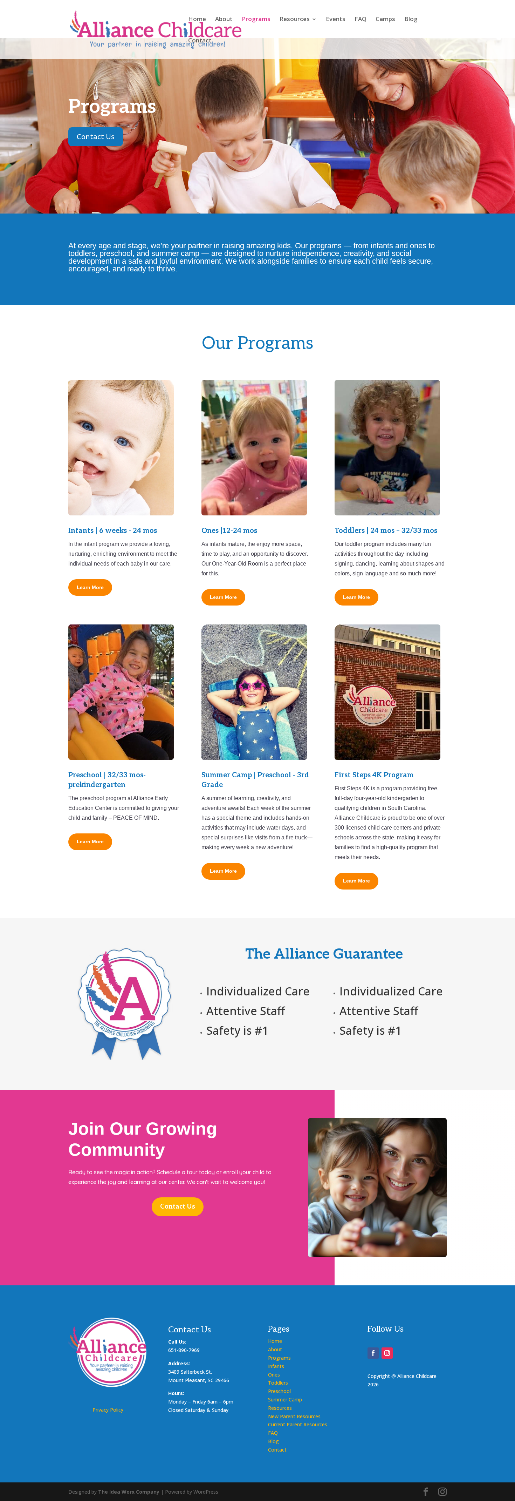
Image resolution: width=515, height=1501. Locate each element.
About (224, 19)
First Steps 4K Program (374, 775)
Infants (276, 1366)
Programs (256, 19)
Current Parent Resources (297, 1424)
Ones (274, 1374)
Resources (295, 19)
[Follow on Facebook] (373, 1353)
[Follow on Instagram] (387, 1353)
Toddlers (278, 1382)
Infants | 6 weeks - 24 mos (112, 531)
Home (197, 19)
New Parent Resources (294, 1416)
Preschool (279, 1391)
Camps (385, 19)
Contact (200, 41)
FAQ (360, 19)
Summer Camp (285, 1399)
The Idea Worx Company (128, 1491)
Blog (411, 19)
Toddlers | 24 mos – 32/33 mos (386, 531)
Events (335, 19)
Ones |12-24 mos (229, 531)
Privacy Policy (107, 1409)
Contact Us (96, 136)
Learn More (90, 587)
